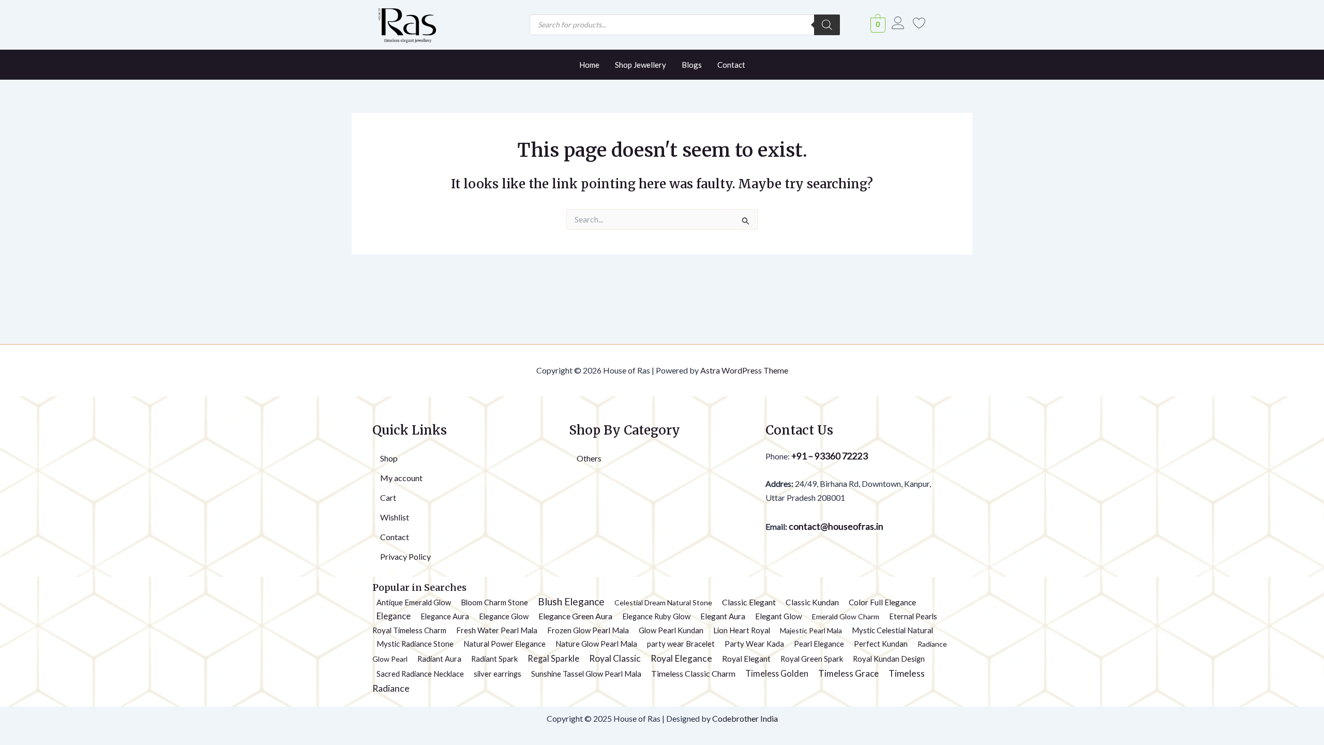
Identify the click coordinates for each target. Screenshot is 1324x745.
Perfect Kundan (881, 643)
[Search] (827, 24)
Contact (731, 64)
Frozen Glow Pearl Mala (588, 630)
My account (401, 478)
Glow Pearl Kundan (671, 630)
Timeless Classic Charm (693, 673)
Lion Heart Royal (741, 630)
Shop (389, 458)
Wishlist (394, 517)
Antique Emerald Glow (414, 602)
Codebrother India (745, 718)
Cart (388, 497)
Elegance (394, 616)
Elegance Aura (444, 616)
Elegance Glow (504, 616)
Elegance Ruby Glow (656, 616)
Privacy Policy (405, 556)
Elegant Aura (722, 616)
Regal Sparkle (553, 658)
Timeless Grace (848, 673)
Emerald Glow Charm (845, 616)
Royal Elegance (681, 658)
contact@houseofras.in (835, 526)
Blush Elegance (571, 601)
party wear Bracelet (681, 643)
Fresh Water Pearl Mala (496, 630)
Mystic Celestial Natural (892, 630)
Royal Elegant (746, 658)
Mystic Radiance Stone (415, 643)
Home (589, 64)
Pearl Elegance (819, 643)
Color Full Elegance (882, 602)
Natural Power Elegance (504, 643)
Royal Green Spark (811, 658)
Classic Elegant (749, 602)
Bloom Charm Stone (494, 602)
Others (589, 458)
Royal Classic (615, 658)
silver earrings (497, 673)
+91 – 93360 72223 (829, 456)
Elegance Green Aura (575, 616)
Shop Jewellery (640, 64)
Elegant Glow (778, 616)
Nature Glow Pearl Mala (596, 643)
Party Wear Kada (754, 643)
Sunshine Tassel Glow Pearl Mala (586, 673)
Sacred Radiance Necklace (420, 673)
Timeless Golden (776, 673)
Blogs (692, 64)
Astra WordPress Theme (744, 370)
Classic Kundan (812, 602)
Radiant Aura (439, 658)
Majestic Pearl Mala (811, 630)
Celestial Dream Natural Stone (663, 602)
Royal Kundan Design (889, 658)
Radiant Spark (494, 658)
